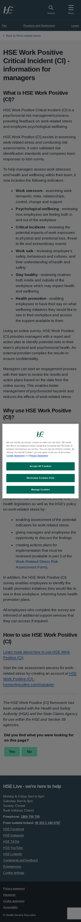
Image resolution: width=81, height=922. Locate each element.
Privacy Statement (38, 455)
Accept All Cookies (40, 466)
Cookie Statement (15, 455)
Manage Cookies (40, 489)
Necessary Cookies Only (40, 478)
